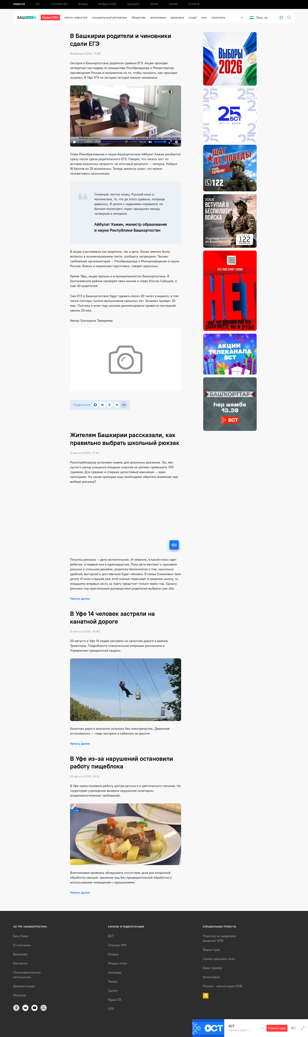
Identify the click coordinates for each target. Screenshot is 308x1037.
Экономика (158, 17)
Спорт (193, 17)
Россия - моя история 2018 (222, 986)
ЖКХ (204, 17)
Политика (218, 17)
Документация (24, 986)
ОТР (111, 1009)
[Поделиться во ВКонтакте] (102, 405)
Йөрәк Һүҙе (211, 950)
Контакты (20, 963)
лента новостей (75, 17)
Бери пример (212, 968)
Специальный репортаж (109, 17)
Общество (138, 17)
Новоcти (19, 4)
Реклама (19, 995)
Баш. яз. (262, 17)
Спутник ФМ (59, 4)
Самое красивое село (219, 959)
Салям (173, 4)
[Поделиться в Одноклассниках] (109, 405)
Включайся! (211, 977)
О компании (22, 945)
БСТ (38, 4)
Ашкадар (133, 4)
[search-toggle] (289, 17)
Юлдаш (83, 4)
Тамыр (154, 4)
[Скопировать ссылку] (124, 405)
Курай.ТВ (193, 4)
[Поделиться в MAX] (95, 405)
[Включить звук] (174, 545)
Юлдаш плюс (108, 4)
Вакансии (20, 954)
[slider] (108, 142)
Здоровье (177, 17)
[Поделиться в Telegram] (117, 405)
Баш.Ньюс (20, 936)
